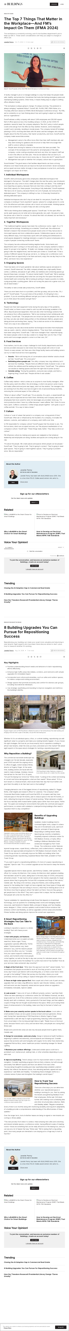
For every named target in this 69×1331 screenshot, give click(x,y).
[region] (34, 551)
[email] (40, 48)
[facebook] (28, 48)
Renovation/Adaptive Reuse (12, 622)
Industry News (8, 13)
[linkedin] (31, 48)
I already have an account (34, 569)
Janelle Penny (9, 42)
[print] (64, 48)
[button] (5, 4)
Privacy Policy (7, 1328)
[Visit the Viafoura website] (60, 555)
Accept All (60, 1327)
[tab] (9, 547)
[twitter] (34, 48)
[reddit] (37, 48)
